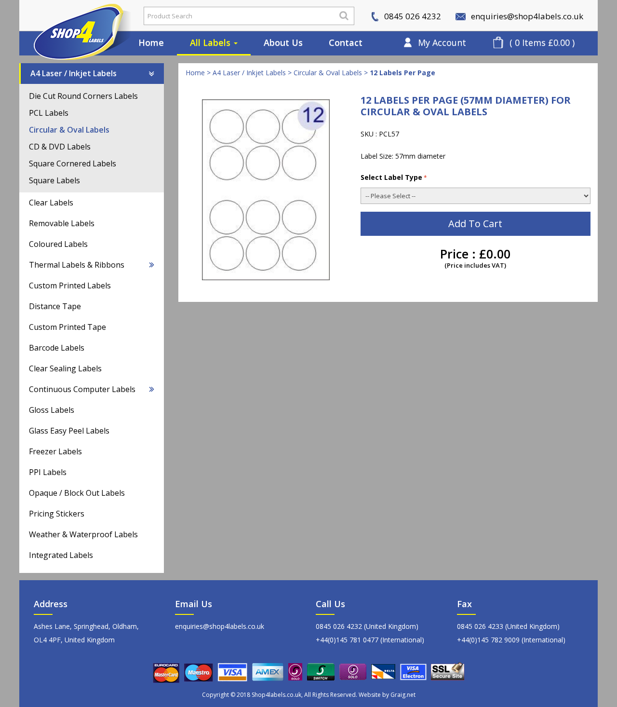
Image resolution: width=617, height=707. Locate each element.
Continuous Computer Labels (82, 389)
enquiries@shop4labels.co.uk (526, 16)
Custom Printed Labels (70, 285)
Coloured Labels (58, 244)
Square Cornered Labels (72, 163)
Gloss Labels (51, 410)
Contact (345, 42)
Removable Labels (61, 223)
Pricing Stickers (56, 513)
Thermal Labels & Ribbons (76, 264)
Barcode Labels (56, 347)
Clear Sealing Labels (65, 368)
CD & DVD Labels (60, 146)
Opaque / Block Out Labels (77, 493)
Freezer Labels (55, 451)
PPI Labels (48, 472)
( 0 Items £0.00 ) (542, 42)
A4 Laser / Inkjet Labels (73, 73)
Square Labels (54, 180)
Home (151, 42)
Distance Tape (55, 306)
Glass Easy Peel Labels (69, 430)
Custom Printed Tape (67, 327)
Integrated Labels (61, 555)
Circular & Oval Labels (69, 129)
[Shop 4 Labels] (75, 16)
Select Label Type (391, 177)
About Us (283, 42)
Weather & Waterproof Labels (83, 534)
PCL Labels (48, 113)
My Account (442, 42)
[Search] (344, 15)
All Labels (211, 42)
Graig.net (403, 695)
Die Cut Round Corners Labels (83, 96)
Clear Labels (51, 202)
